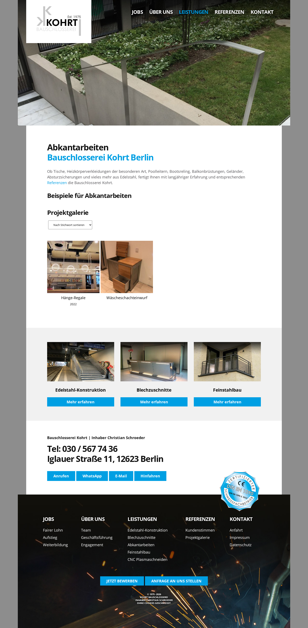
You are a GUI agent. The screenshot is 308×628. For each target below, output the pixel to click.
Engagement (92, 544)
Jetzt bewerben (122, 580)
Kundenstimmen (200, 530)
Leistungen (193, 11)
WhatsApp (92, 475)
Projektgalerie (197, 537)
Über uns (161, 11)
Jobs (137, 11)
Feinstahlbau (139, 552)
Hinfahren (150, 475)
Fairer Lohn (53, 530)
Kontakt (262, 11)
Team (86, 530)
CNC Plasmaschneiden (147, 559)
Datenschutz (240, 544)
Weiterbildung (55, 544)
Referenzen (229, 11)
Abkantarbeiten (141, 544)
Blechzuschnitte (141, 537)
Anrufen (61, 475)
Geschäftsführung (97, 537)
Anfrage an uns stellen (176, 580)
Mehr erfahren (80, 401)
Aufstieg (50, 537)
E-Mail (121, 475)
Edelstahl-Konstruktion (148, 530)
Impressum (240, 537)
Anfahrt (236, 530)
